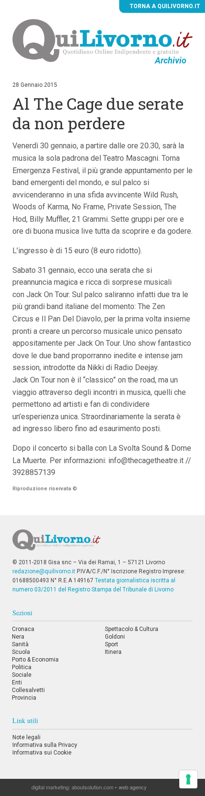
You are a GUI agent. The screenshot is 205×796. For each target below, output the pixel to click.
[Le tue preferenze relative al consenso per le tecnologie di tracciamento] (188, 779)
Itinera (113, 652)
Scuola (21, 652)
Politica (21, 667)
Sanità (20, 644)
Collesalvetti (28, 690)
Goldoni (115, 636)
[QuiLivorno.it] (102, 543)
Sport (111, 644)
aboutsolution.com (92, 787)
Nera (18, 636)
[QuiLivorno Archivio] (102, 40)
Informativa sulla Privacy (44, 745)
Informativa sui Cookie (42, 752)
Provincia (24, 697)
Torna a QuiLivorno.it (164, 6)
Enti (17, 682)
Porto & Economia (35, 659)
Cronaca (23, 629)
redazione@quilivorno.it (43, 571)
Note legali (26, 737)
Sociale (21, 675)
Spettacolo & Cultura (131, 629)
